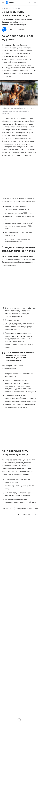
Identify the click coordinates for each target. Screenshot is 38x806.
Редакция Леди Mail (16, 29)
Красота (17, 8)
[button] (19, 93)
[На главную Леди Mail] (11, 2)
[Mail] (7, 2)
